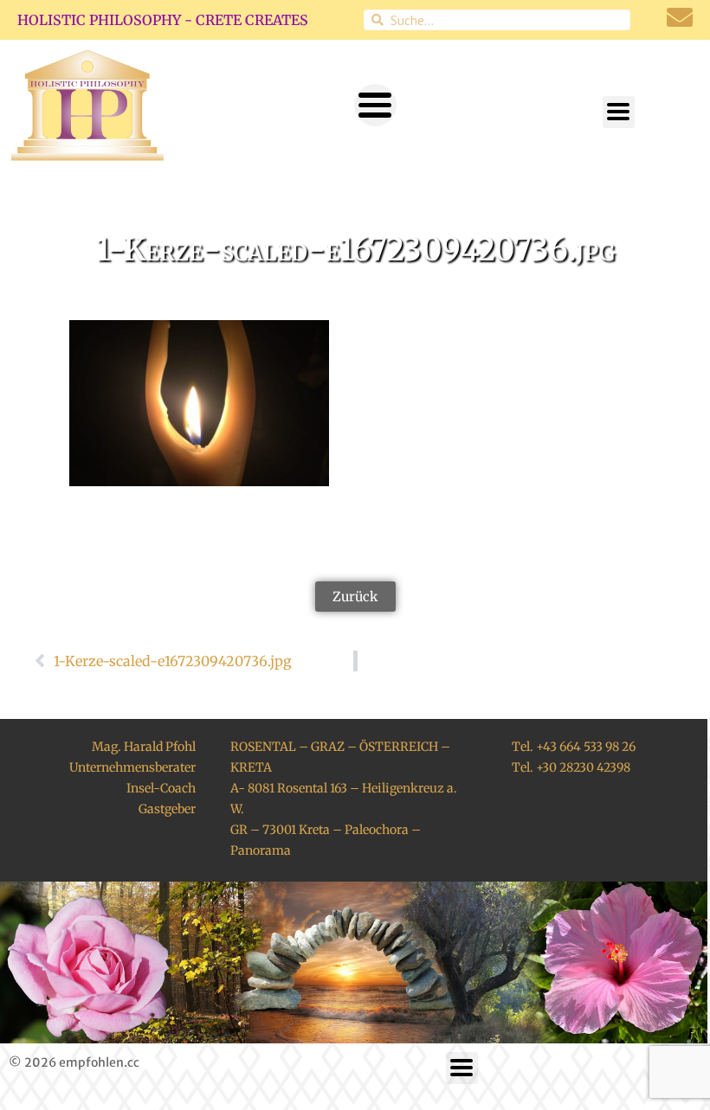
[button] (375, 105)
